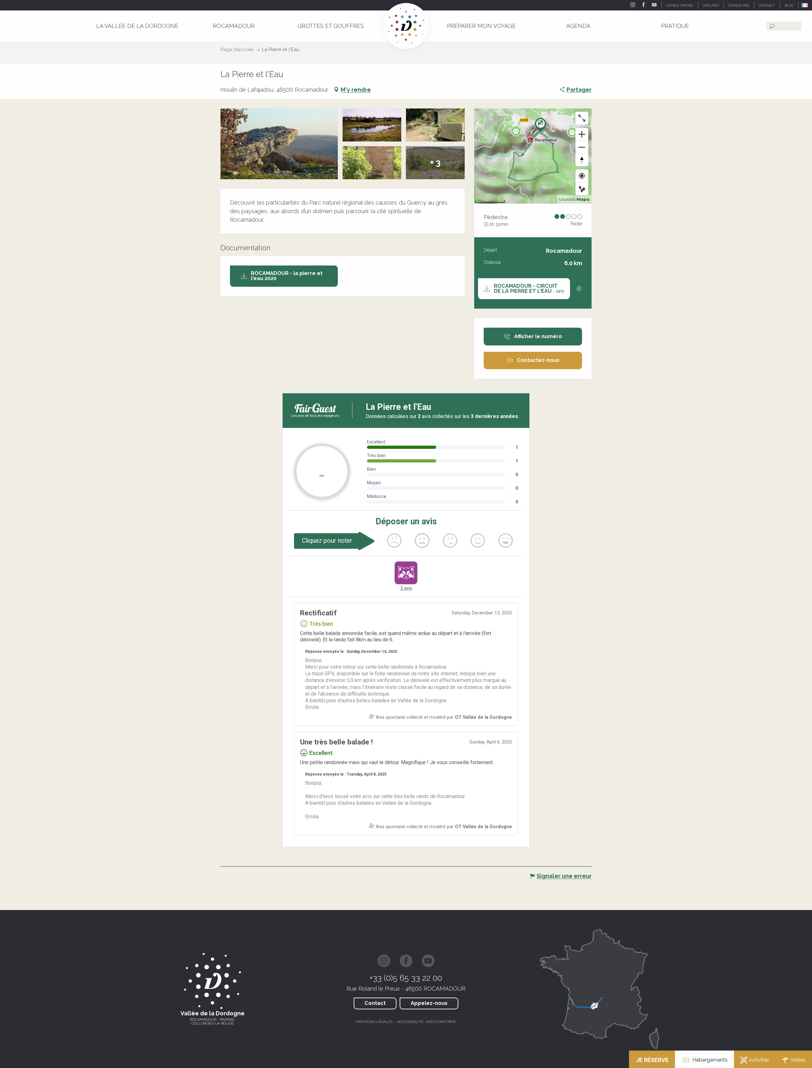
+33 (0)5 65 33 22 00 (406, 978)
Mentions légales (374, 1022)
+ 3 (435, 162)
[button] (805, 5)
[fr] (805, 5)
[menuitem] (137, 25)
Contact (375, 1003)
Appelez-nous (429, 1003)
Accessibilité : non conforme (426, 1022)
